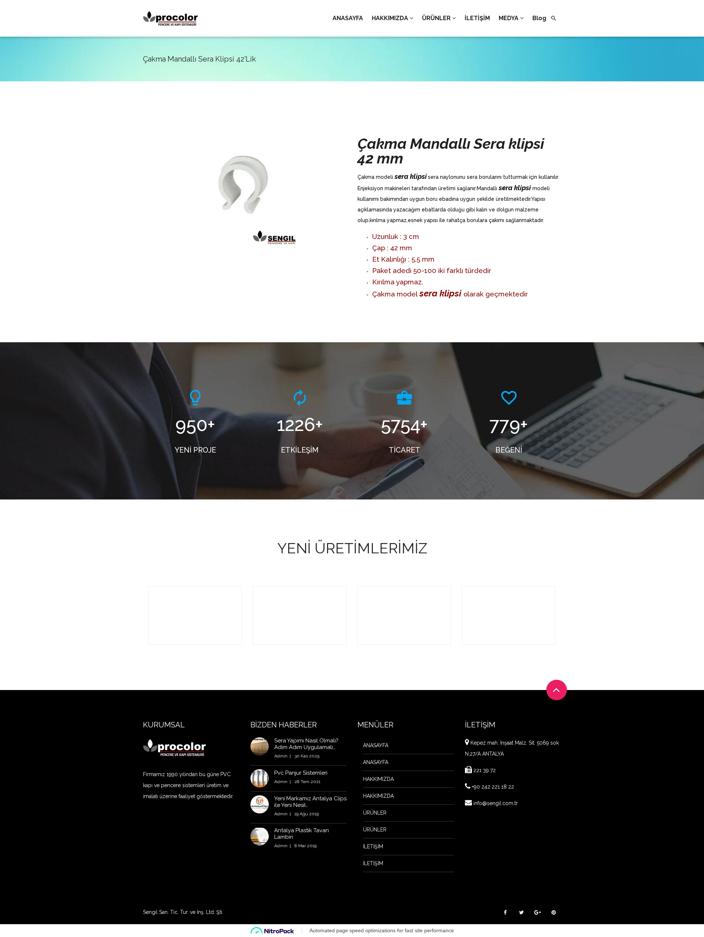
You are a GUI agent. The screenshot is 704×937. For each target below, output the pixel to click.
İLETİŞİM (373, 846)
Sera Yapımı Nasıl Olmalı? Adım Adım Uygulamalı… (306, 743)
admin (280, 756)
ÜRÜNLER (374, 813)
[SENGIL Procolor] (170, 18)
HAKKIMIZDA (378, 779)
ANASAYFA (375, 745)
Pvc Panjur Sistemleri (300, 773)
